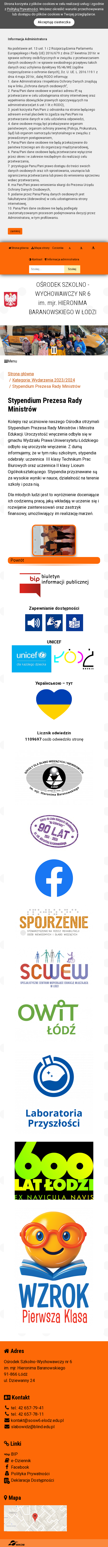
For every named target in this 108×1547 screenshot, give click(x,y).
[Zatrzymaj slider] (54, 350)
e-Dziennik (20, 1460)
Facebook (19, 1467)
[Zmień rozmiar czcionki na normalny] (69, 248)
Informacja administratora (63, 259)
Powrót (17, 560)
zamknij (15, 231)
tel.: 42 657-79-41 (27, 1407)
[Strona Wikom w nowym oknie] (16, 1543)
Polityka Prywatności (30, 1473)
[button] (6, 340)
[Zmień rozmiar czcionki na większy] (81, 248)
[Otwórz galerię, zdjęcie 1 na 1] (54, 540)
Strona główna (20, 248)
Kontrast (36, 259)
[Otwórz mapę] (35, 1517)
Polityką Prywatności (22, 9)
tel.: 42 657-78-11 (27, 1414)
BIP (14, 1454)
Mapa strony (42, 248)
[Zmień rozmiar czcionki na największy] (93, 248)
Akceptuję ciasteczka (54, 22)
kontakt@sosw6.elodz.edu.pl (37, 1420)
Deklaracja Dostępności (32, 1480)
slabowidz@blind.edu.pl (32, 1426)
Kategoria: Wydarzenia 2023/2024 (43, 380)
